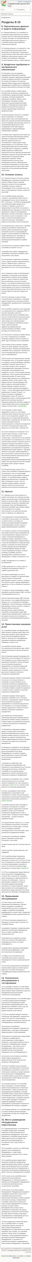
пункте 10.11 (14, 785)
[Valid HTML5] (19, 1256)
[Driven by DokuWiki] (16, 1257)
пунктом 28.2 (22, 406)
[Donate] (4, 1256)
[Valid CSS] (27, 1256)
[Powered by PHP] (12, 1256)
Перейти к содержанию (24, 1)
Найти (15, 9)
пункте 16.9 (5, 801)
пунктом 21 (25, 868)
